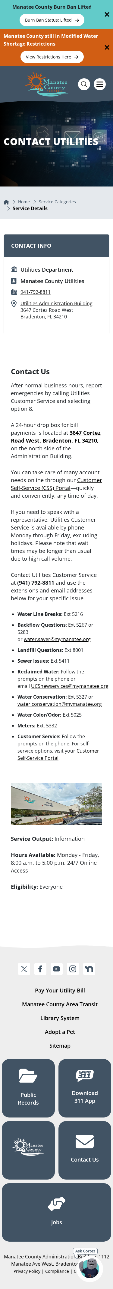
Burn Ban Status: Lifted (49, 20)
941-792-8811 (35, 292)
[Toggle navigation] (100, 84)
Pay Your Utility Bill (60, 990)
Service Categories (57, 201)
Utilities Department (46, 269)
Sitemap (60, 1045)
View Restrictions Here (49, 57)
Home (24, 201)
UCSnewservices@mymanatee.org (69, 686)
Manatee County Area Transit (60, 1004)
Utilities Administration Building (56, 303)
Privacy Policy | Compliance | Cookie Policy (57, 1271)
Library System (60, 1018)
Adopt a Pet (60, 1031)
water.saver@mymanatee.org (57, 639)
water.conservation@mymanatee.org (59, 704)
